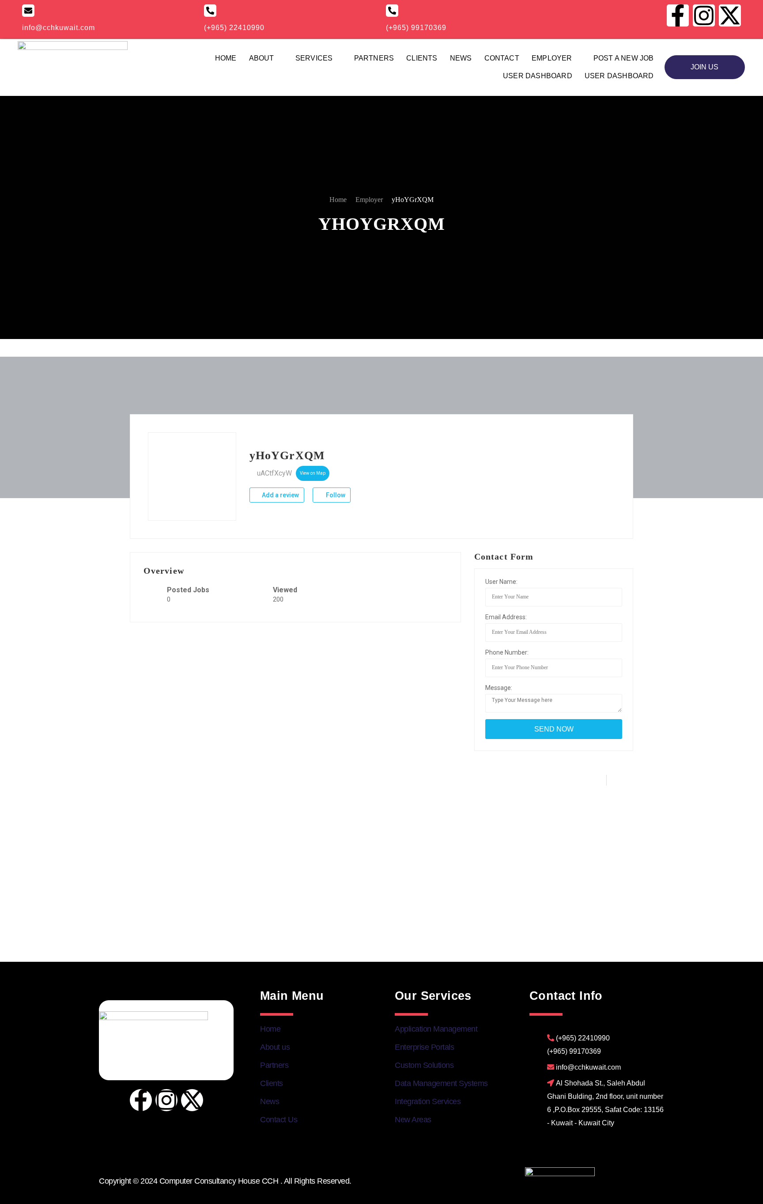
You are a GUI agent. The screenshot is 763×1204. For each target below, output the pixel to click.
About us (275, 1047)
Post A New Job (623, 58)
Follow (335, 495)
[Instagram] (166, 1100)
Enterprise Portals (424, 1047)
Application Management (436, 1029)
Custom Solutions (424, 1065)
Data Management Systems (441, 1083)
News (461, 58)
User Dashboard (537, 76)
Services (314, 58)
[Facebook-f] (141, 1100)
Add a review (280, 495)
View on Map (312, 473)
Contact (501, 58)
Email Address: (506, 617)
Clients (421, 58)
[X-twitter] (192, 1100)
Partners (374, 58)
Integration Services (428, 1101)
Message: (498, 687)
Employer (552, 58)
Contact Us (278, 1119)
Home (226, 58)
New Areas (413, 1119)
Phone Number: (507, 652)
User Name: (501, 581)
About (261, 58)
